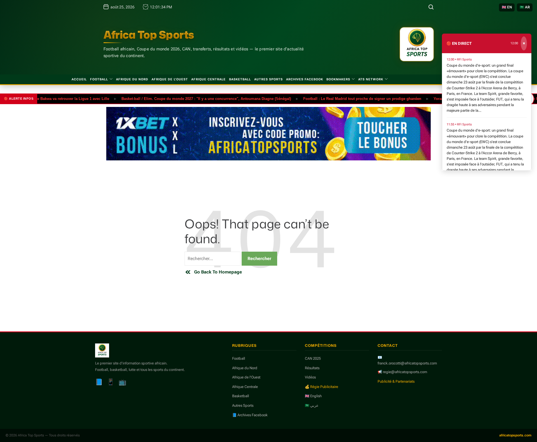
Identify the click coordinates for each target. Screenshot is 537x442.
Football (99, 79)
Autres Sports (268, 79)
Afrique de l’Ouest (170, 79)
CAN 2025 (313, 358)
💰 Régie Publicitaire (321, 387)
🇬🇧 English (313, 396)
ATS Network (370, 79)
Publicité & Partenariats (396, 381)
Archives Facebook (304, 79)
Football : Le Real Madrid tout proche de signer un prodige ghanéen (353, 98)
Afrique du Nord (132, 79)
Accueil (79, 79)
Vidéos (310, 377)
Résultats (312, 368)
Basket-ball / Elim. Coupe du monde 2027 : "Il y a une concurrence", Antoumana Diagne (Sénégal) (196, 98)
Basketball (240, 79)
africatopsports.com (515, 435)
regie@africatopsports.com (405, 372)
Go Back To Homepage (218, 272)
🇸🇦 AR (525, 7)
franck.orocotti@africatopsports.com (407, 363)
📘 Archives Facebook (250, 415)
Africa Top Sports (148, 34)
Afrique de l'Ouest (246, 377)
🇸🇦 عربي (312, 405)
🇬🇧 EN (507, 7)
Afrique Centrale (208, 79)
